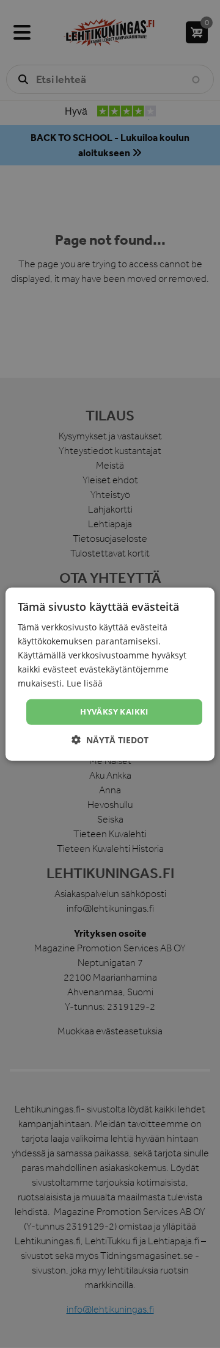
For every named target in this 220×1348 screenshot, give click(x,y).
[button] (110, 740)
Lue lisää (85, 683)
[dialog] (110, 674)
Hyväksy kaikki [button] (114, 711)
